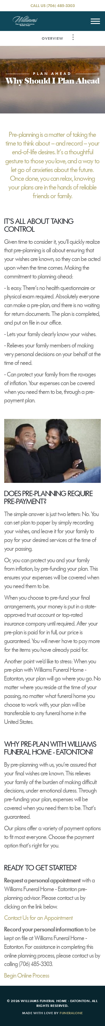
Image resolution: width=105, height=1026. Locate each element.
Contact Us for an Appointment (38, 918)
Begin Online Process (26, 975)
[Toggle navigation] (95, 21)
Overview (52, 38)
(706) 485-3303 (60, 5)
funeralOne (71, 1013)
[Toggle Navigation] (73, 37)
